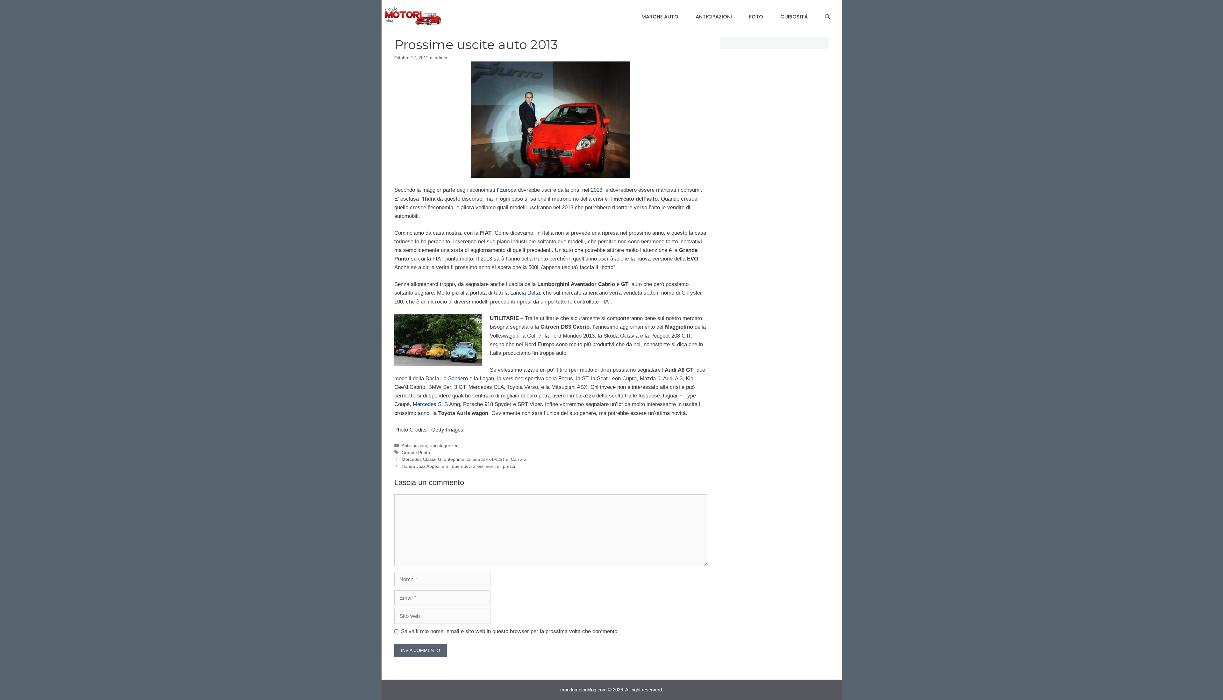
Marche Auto (659, 16)
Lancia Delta (525, 293)
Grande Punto (416, 452)
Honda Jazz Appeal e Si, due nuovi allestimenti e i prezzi (458, 466)
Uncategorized (444, 445)
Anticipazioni (714, 16)
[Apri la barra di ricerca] (827, 17)
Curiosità (794, 16)
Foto (756, 16)
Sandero (458, 378)
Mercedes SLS (430, 404)
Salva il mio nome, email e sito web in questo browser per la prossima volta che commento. (510, 631)
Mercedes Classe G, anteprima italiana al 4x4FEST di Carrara (464, 459)
